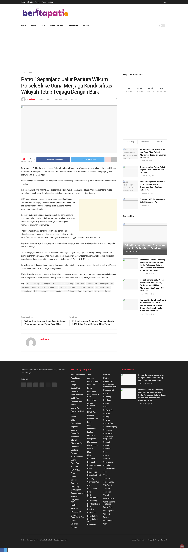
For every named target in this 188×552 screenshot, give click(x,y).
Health (73, 505)
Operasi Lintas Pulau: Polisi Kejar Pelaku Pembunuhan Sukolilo (152, 170)
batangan (75, 391)
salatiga (106, 413)
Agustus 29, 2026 (147, 314)
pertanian (91, 513)
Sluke (36, 291)
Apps (73, 381)
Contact (50, 2)
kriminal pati (92, 419)
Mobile (90, 449)
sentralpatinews (102, 287)
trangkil (107, 492)
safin (105, 407)
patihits (63, 287)
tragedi (106, 489)
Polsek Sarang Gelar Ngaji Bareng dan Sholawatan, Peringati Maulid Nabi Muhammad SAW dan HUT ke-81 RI (152, 285)
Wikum (98, 291)
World (105, 524)
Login (165, 2)
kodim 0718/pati (91, 404)
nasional (91, 459)
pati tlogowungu (92, 496)
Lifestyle (73, 25)
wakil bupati (108, 499)
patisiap (32, 99)
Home (23, 25)
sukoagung (108, 462)
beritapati (37, 284)
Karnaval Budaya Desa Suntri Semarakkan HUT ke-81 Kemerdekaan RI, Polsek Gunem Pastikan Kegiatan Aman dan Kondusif (153, 305)
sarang (106, 417)
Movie (89, 452)
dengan (47, 284)
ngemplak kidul (94, 475)
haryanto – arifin (75, 501)
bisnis (73, 417)
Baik (29, 284)
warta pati (88, 291)
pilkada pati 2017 (92, 520)
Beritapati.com (62, 540)
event (73, 460)
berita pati (75, 408)
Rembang (107, 400)
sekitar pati (108, 423)
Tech (42, 25)
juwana (90, 378)
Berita (73, 405)
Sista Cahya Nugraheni (108, 438)
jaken (73, 521)
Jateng (74, 527)
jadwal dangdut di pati (77, 516)
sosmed (106, 449)
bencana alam (77, 401)
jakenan (74, 524)
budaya (74, 430)
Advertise (30, 2)
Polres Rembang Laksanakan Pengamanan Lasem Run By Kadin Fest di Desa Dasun (151, 377)
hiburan (74, 508)
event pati (75, 463)
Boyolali (74, 427)
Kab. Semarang (93, 381)
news (30, 72)
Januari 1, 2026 (44, 99)
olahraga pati (93, 482)
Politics (106, 375)
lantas (90, 432)
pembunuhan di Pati (94, 505)
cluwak (74, 440)
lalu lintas (91, 429)
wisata (106, 517)
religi (105, 393)
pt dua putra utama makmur (110, 386)
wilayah (106, 291)
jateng (70, 284)
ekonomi (75, 453)
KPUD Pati (91, 412)
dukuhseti (75, 447)
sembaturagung (110, 427)
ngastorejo (92, 472)
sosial (106, 445)
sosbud (106, 442)
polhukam (91, 525)
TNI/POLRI (107, 485)
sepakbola (107, 430)
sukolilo (106, 465)
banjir (73, 385)
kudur (89, 422)
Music (89, 455)
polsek (90, 287)
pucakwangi (108, 390)
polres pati (108, 381)
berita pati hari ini (77, 412)
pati (43, 287)
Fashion (74, 467)
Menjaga (25, 287)
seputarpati (108, 433)
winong (106, 514)
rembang (107, 397)
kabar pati (80, 284)
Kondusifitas (92, 284)
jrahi (89, 375)
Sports (106, 455)
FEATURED (75, 470)
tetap (79, 291)
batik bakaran (77, 395)
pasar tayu (92, 489)
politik (106, 378)
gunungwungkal (78, 493)
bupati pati (75, 433)
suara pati (45, 291)
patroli (82, 287)
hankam (74, 496)
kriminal (90, 415)
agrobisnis (75, 378)
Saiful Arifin (108, 410)
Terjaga (71, 291)
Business (75, 437)
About (23, 2)
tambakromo (109, 469)
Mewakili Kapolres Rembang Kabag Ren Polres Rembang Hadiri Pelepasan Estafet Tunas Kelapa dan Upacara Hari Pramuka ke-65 (152, 265)
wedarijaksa (108, 511)
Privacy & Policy (40, 2)
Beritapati (30, 540)
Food (73, 473)
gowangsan (76, 490)
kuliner (90, 425)
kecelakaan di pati (93, 396)
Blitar (73, 420)
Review (86, 25)
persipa (90, 509)
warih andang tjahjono (109, 503)
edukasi (74, 450)
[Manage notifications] (182, 546)
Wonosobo (108, 521)
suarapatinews (59, 291)
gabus (73, 477)
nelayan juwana (94, 465)
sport (105, 452)
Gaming (74, 483)
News (33, 25)
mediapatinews (106, 284)
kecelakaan (92, 391)
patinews (73, 287)
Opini (89, 485)
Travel (106, 495)
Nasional (91, 462)
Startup (106, 459)
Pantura (35, 287)
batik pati (75, 398)
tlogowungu (108, 482)
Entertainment (57, 25)
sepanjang (26, 291)
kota (89, 409)
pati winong (92, 501)
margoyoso (92, 442)
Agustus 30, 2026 (132, 252)
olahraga (91, 479)
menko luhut (92, 445)
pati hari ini (52, 287)
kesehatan (91, 400)
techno (106, 479)
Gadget (74, 480)
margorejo (91, 439)
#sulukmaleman (78, 375)
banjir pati (75, 388)
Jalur (62, 284)
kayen (89, 388)
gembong (75, 486)
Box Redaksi (76, 423)
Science (106, 420)
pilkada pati (92, 516)
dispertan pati (77, 443)
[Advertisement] (120, 13)
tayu (105, 472)
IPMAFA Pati (76, 512)
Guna (55, 284)
